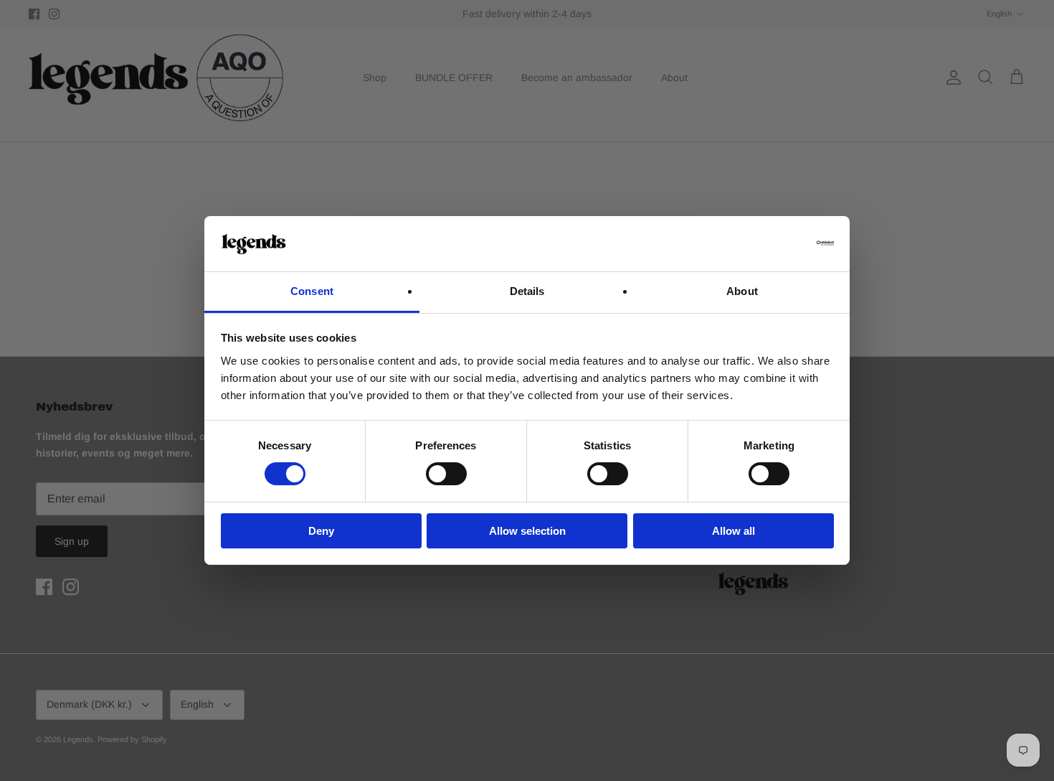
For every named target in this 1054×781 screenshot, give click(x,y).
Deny (321, 531)
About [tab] (742, 291)
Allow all (733, 531)
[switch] (446, 473)
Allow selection (527, 531)
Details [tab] (527, 291)
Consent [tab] (311, 291)
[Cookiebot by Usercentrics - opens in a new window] (771, 243)
